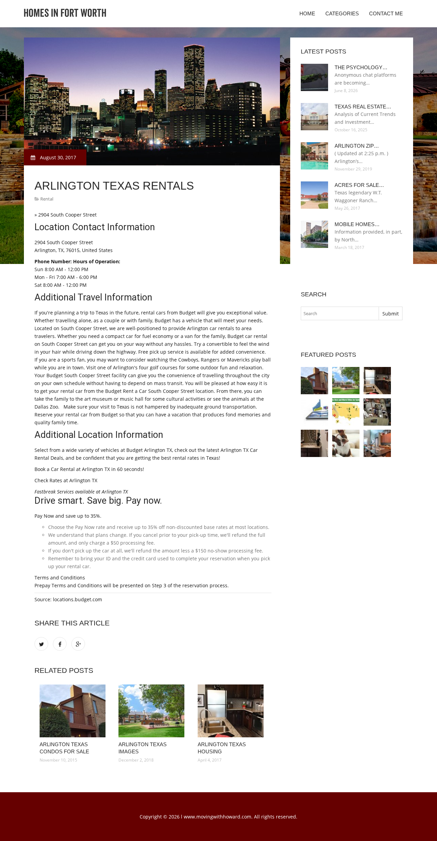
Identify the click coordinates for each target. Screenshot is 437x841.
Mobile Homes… (357, 224)
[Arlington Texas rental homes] (314, 443)
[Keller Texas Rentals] (377, 443)
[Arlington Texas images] (152, 710)
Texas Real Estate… (363, 106)
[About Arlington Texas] (346, 412)
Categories (342, 13)
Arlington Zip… (357, 146)
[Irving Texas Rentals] (346, 443)
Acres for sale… (359, 185)
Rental (46, 199)
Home (307, 13)
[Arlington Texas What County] (314, 412)
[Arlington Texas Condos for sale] (74, 710)
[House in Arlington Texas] (377, 412)
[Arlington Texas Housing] (232, 710)
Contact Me (386, 13)
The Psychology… (361, 67)
